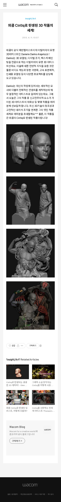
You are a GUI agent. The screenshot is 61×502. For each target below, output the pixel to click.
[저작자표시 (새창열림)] (40, 345)
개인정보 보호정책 (26, 494)
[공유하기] (18, 345)
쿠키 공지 (51, 494)
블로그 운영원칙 (13, 494)
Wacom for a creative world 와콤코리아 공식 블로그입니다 (23, 433)
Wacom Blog (17, 427)
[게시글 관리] (22, 345)
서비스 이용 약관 (40, 494)
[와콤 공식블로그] (30, 5)
